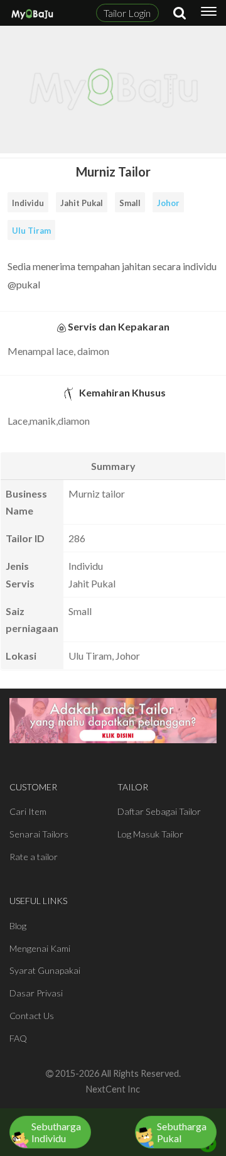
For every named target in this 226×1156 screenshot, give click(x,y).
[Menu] (209, 13)
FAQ (18, 1038)
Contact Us (31, 1015)
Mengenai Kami (39, 948)
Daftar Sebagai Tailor (159, 811)
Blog (17, 925)
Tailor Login (127, 13)
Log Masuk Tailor (150, 834)
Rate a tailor (33, 856)
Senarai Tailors (38, 834)
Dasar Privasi (36, 993)
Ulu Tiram (31, 231)
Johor (168, 203)
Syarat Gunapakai (44, 970)
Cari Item (27, 811)
